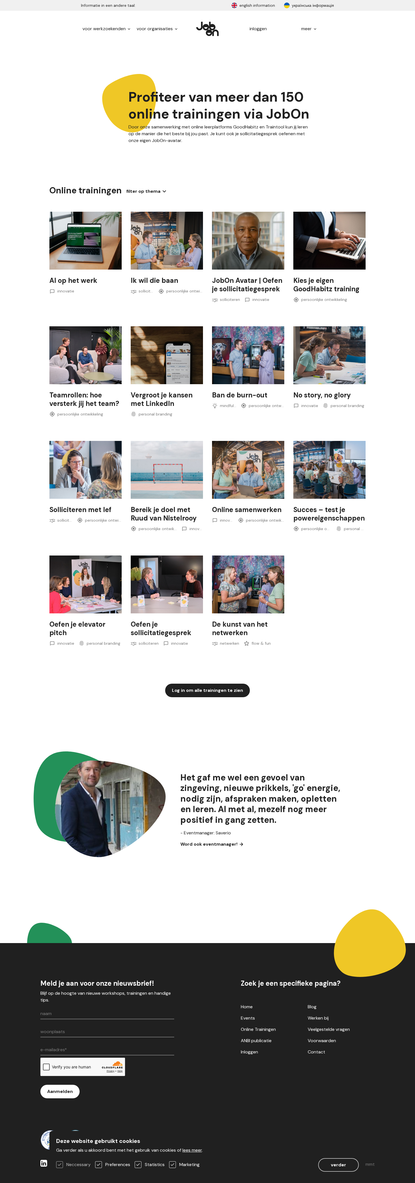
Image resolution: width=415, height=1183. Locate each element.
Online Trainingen (258, 1029)
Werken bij (318, 1018)
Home (247, 1007)
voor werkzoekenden (104, 29)
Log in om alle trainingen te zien (207, 690)
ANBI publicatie (256, 1041)
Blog (312, 1007)
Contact (316, 1052)
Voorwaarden (322, 1041)
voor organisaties (155, 29)
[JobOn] (207, 29)
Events (248, 1018)
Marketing (189, 1164)
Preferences (117, 1164)
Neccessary (78, 1164)
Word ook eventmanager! (208, 844)
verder (338, 1165)
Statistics (155, 1164)
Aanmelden (60, 1091)
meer (307, 29)
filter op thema (143, 191)
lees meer (192, 1150)
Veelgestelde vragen (329, 1029)
